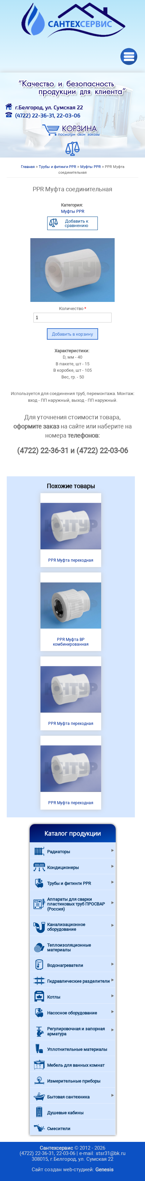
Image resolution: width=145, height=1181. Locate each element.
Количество (72, 308)
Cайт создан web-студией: (73, 1169)
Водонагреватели (65, 965)
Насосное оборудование (72, 1012)
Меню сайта (129, 56)
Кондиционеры (63, 867)
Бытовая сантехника (68, 1096)
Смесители (58, 1128)
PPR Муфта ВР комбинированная (71, 641)
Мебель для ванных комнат (76, 1065)
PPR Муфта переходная (70, 560)
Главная (28, 167)
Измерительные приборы (73, 1081)
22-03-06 (68, 115)
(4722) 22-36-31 (34, 115)
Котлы (53, 997)
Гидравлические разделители (78, 981)
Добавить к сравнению (76, 223)
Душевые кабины (65, 1112)
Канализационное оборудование (66, 927)
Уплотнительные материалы (77, 1049)
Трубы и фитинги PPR (57, 167)
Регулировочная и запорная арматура (76, 1031)
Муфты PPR (90, 167)
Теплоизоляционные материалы (69, 947)
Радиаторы (58, 851)
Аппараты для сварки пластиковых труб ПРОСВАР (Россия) (76, 904)
